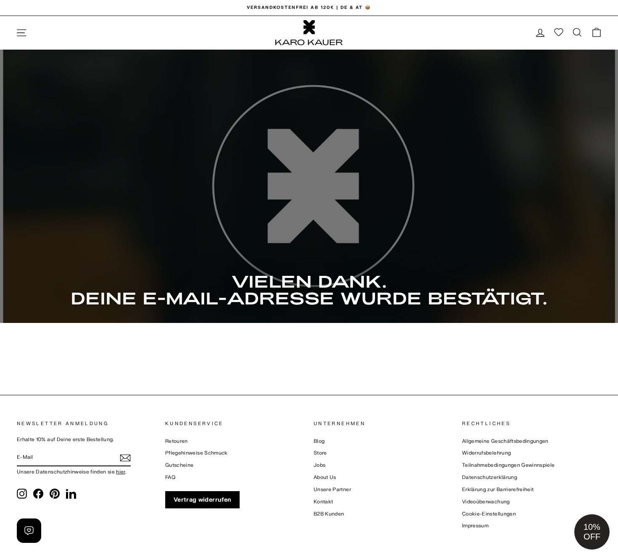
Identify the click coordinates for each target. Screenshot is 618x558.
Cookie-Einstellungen (489, 514)
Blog (319, 441)
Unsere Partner (332, 490)
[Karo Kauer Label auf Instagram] (22, 494)
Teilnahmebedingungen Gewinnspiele (508, 465)
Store (320, 453)
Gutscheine (179, 465)
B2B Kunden (329, 514)
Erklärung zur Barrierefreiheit (498, 490)
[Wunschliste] (559, 32)
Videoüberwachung (486, 502)
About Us (325, 477)
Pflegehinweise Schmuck (196, 453)
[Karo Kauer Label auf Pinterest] (55, 494)
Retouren (176, 441)
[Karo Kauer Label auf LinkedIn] (71, 494)
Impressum (475, 526)
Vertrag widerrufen (202, 499)
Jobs (319, 465)
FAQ (170, 477)
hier (120, 472)
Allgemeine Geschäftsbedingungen (505, 441)
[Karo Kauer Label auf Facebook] (38, 494)
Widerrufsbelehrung (486, 453)
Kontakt (323, 502)
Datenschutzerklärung (489, 477)
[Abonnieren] (125, 458)
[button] (592, 532)
